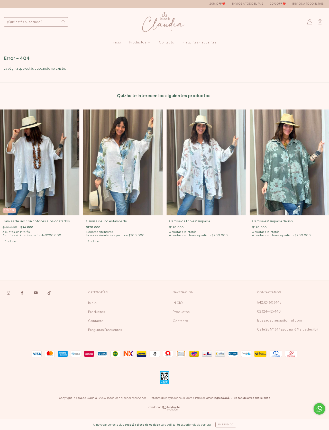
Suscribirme (164, 132)
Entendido (225, 424)
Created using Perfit (164, 149)
